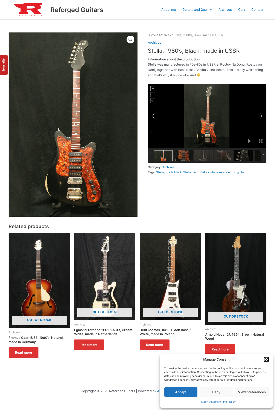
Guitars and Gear (195, 10)
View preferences (252, 392)
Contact (257, 10)
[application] (210, 9)
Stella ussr (190, 172)
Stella (160, 172)
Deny (216, 392)
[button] (266, 359)
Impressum (229, 401)
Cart (241, 10)
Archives (225, 10)
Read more (23, 352)
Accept (180, 392)
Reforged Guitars (76, 10)
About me (168, 10)
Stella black (174, 172)
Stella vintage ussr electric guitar (222, 172)
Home (152, 35)
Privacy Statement (210, 401)
